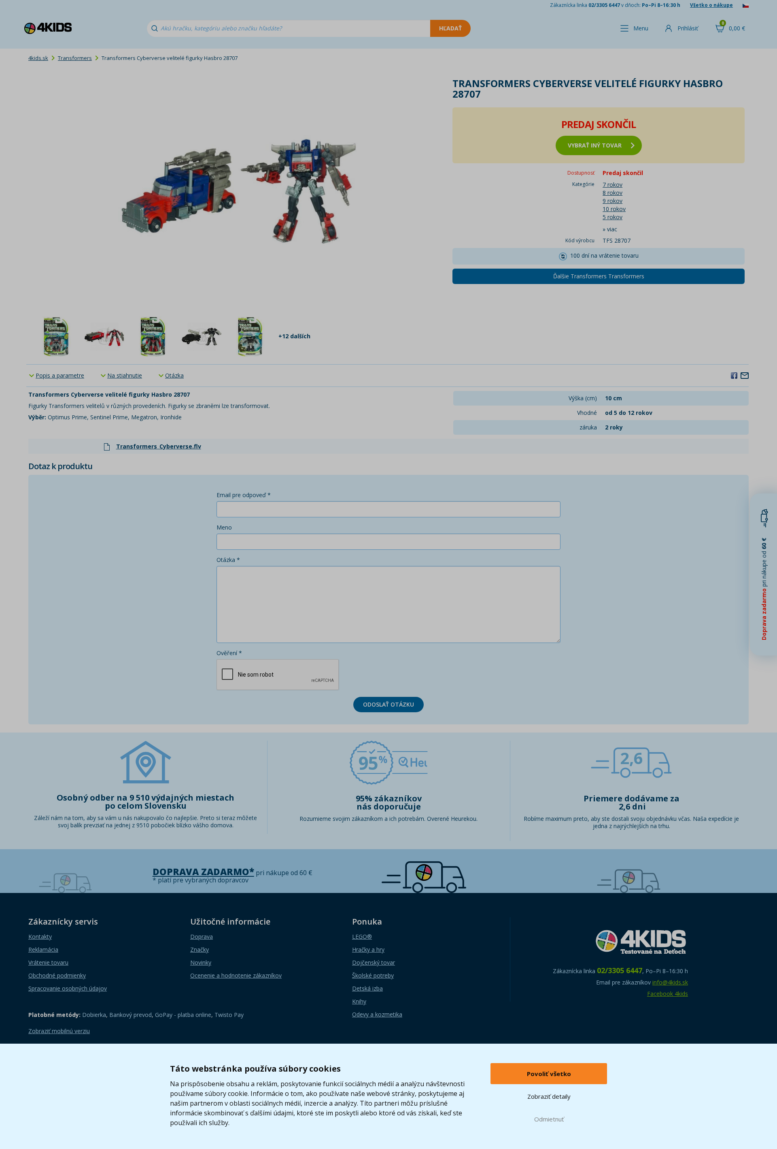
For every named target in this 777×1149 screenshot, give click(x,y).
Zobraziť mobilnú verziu (59, 1031)
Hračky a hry (368, 949)
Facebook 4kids (667, 993)
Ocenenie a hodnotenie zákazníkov (236, 975)
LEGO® (362, 936)
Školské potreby (373, 975)
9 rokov (612, 201)
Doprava (201, 936)
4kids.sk (38, 58)
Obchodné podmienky (57, 975)
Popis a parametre (60, 375)
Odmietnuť (549, 1119)
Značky (199, 949)
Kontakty (40, 936)
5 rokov (612, 217)
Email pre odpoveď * (244, 495)
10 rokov (614, 209)
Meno (224, 527)
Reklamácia (43, 949)
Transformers (75, 58)
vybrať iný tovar (595, 145)
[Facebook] (734, 375)
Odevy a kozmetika (377, 1014)
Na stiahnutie (124, 375)
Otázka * (228, 560)
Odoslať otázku (388, 704)
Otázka (174, 375)
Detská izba (367, 988)
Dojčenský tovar (373, 962)
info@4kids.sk (670, 982)
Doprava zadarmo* (203, 871)
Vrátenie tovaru (48, 962)
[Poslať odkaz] (745, 375)
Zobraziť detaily (549, 1096)
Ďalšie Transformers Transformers (598, 276)
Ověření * (229, 653)
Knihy (359, 1001)
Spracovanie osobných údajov (67, 988)
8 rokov (612, 192)
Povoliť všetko (549, 1074)
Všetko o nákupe (711, 5)
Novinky (200, 962)
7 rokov (612, 184)
